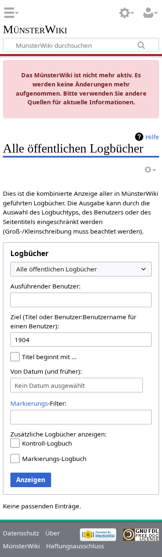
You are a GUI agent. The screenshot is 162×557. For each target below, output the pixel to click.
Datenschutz (21, 533)
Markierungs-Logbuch (54, 458)
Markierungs (29, 403)
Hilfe (152, 137)
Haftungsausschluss (75, 546)
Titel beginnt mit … (49, 356)
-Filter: (38, 403)
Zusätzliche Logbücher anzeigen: (58, 434)
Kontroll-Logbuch (47, 443)
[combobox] (81, 269)
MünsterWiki (35, 30)
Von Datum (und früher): (46, 371)
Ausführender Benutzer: (45, 286)
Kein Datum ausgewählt (50, 385)
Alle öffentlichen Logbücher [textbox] (56, 269)
